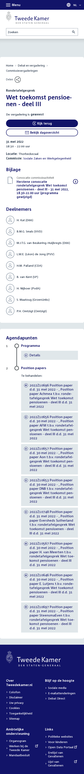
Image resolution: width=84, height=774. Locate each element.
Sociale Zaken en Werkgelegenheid (47, 158)
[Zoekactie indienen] (74, 32)
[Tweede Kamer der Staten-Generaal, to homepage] (27, 17)
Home (9, 65)
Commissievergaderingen (22, 70)
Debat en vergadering (31, 65)
